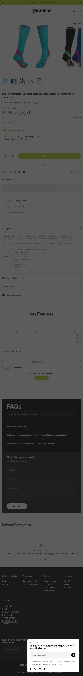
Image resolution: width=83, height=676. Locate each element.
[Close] (75, 643)
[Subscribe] (73, 655)
